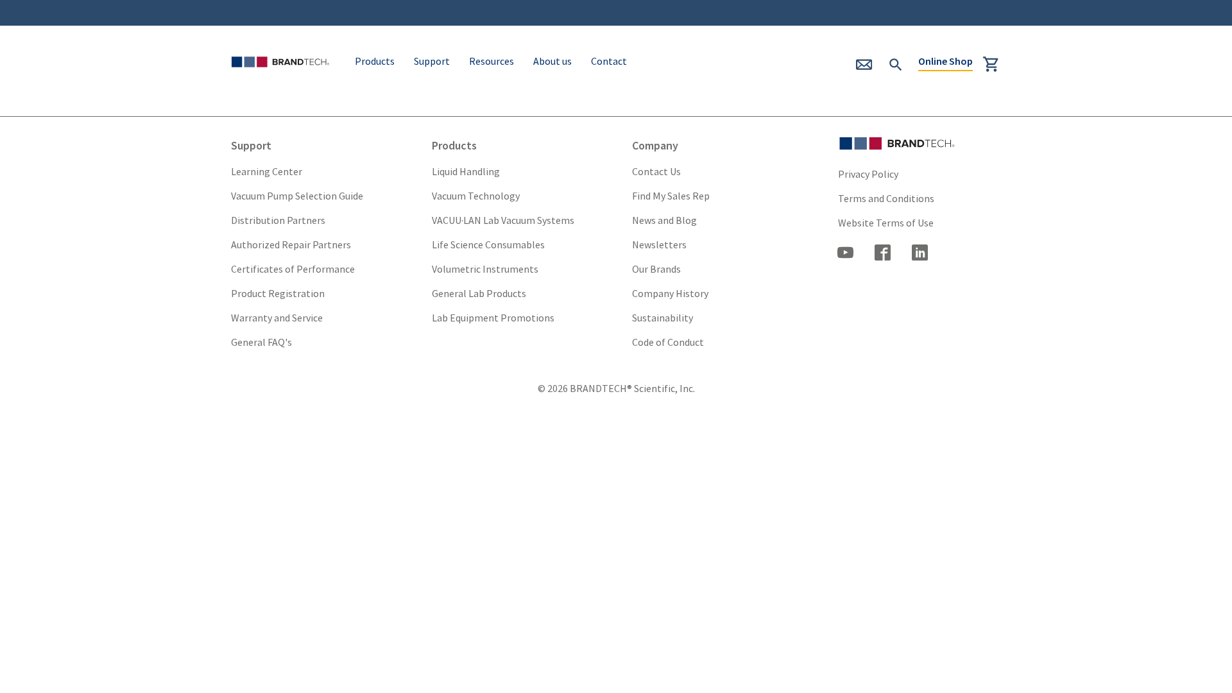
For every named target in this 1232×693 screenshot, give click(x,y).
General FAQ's (261, 342)
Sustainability (662, 317)
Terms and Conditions (886, 198)
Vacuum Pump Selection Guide (297, 195)
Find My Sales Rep (671, 195)
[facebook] (883, 254)
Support (432, 61)
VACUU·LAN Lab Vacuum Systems (503, 220)
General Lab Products (479, 293)
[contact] (870, 69)
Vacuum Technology (476, 195)
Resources (491, 61)
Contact (609, 61)
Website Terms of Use (886, 222)
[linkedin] (920, 254)
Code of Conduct (668, 342)
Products (375, 61)
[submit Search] (896, 63)
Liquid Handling (466, 171)
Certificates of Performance (293, 268)
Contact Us (656, 171)
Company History (670, 293)
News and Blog (664, 220)
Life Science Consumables (488, 244)
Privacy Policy (868, 173)
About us (552, 61)
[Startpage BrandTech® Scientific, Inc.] (283, 78)
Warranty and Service (277, 317)
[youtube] (846, 254)
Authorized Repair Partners (291, 244)
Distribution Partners (278, 220)
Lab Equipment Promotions (493, 317)
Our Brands (656, 268)
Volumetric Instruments (485, 268)
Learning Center (266, 171)
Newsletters (659, 244)
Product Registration (278, 293)
